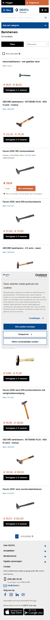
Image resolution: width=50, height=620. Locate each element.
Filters (12, 44)
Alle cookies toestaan (25, 327)
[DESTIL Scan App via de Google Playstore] (34, 612)
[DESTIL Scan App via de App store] (13, 612)
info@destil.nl (13, 585)
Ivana (9, 66)
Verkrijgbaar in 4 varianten (16, 236)
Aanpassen (23, 334)
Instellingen (34, 318)
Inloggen (9, 2)
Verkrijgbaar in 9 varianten (16, 139)
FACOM (28, 155)
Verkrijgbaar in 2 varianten (16, 90)
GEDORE (10, 109)
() (46, 10)
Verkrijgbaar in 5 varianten (16, 428)
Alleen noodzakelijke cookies (25, 342)
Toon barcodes (12, 54)
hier (34, 600)
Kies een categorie (11, 25)
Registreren (34, 2)
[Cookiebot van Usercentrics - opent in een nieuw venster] (35, 275)
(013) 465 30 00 (14, 579)
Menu (8, 10)
